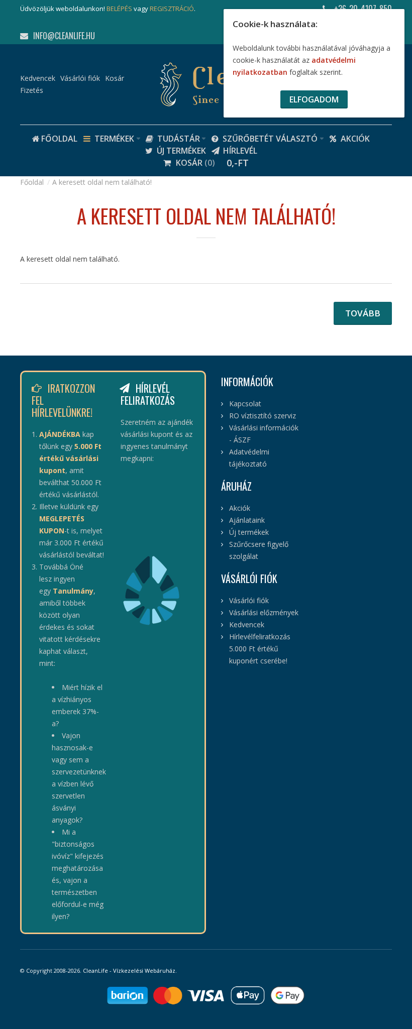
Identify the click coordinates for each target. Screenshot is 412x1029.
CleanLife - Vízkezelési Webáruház (129, 970)
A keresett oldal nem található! (102, 182)
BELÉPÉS (119, 8)
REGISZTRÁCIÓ (172, 8)
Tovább (362, 313)
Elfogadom (314, 99)
